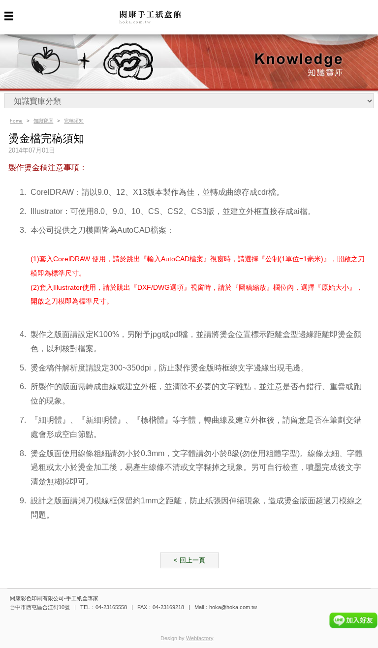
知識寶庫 (43, 120)
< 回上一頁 (189, 560)
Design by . (187, 638)
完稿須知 (74, 120)
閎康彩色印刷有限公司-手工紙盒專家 (163, 18)
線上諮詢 (353, 620)
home (16, 120)
